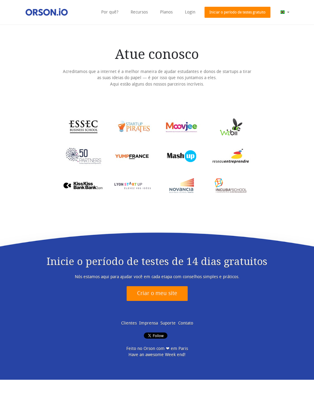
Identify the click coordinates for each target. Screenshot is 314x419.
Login (190, 12)
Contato (185, 323)
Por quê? (109, 12)
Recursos (139, 12)
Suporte (168, 323)
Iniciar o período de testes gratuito (237, 12)
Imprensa (148, 323)
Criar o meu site (157, 293)
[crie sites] (46, 12)
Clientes (129, 323)
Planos (166, 12)
